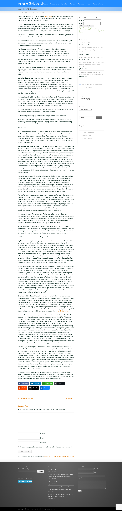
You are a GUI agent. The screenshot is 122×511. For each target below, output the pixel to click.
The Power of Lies (84, 42)
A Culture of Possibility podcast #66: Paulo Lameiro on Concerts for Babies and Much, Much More (91, 65)
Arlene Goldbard (30, 3)
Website (43, 443)
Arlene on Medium (86, 129)
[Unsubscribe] (18, 473)
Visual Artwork (98, 4)
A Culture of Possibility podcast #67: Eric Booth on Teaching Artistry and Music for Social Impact (91, 50)
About (45, 4)
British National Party (62, 311)
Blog (88, 4)
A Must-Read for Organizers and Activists (91, 57)
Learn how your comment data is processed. (59, 456)
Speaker (64, 4)
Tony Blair (48, 16)
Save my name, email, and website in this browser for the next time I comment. (46, 447)
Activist (81, 4)
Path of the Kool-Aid (25, 398)
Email (42, 438)
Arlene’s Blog (98, 84)
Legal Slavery (69, 398)
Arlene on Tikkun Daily (87, 132)
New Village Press (86, 135)
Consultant (54, 4)
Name (42, 433)
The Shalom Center (86, 138)
